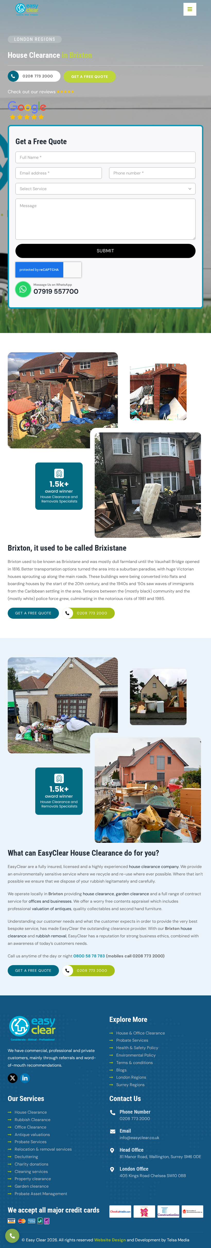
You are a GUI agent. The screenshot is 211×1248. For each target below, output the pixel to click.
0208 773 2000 (135, 1118)
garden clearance (132, 893)
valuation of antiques (51, 908)
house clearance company (154, 866)
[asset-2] (27, 4)
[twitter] (12, 1078)
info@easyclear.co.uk (139, 1137)
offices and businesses (50, 901)
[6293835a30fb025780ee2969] (65, 92)
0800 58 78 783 (89, 956)
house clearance (98, 893)
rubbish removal (51, 936)
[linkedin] (25, 1078)
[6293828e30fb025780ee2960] (27, 103)
